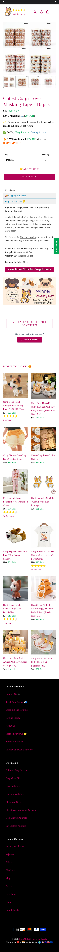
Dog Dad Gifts (13, 786)
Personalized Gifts (15, 794)
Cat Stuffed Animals (16, 826)
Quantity (45, 154)
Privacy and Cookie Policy (19, 749)
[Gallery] (29, 55)
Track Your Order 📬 (16, 702)
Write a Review (32, 340)
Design (6, 154)
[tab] (29, 190)
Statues (9, 902)
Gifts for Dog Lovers (16, 770)
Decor (9, 886)
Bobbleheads (12, 910)
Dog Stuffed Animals (16, 817)
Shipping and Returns (17, 709)
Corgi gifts (22, 240)
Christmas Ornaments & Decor (21, 810)
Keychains (11, 894)
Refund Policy (13, 718)
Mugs (8, 878)
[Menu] (54, 11)
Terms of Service (14, 741)
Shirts (9, 862)
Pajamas (10, 854)
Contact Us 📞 (13, 694)
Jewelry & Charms (15, 846)
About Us (10, 725)
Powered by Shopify (38, 939)
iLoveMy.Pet (24, 939)
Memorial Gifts (13, 802)
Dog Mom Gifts (13, 778)
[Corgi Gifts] (29, 271)
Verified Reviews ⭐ (16, 733)
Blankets (10, 870)
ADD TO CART (29, 168)
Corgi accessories (28, 237)
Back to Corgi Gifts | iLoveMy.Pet (31, 323)
